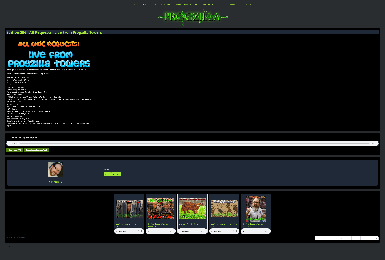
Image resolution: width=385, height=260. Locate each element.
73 (372, 238)
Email (107, 174)
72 (367, 238)
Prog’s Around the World (217, 4)
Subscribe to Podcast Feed (36, 150)
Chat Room (177, 4)
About (240, 4)
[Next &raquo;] (377, 238)
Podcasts (187, 4)
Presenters (147, 4)
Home (136, 4)
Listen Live (158, 4)
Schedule (167, 4)
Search (248, 4)
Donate (232, 4)
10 (358, 238)
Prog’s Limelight (200, 4)
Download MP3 (15, 150)
